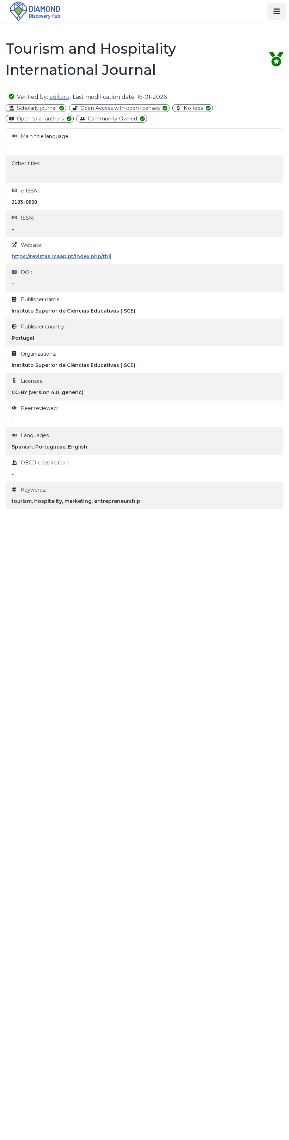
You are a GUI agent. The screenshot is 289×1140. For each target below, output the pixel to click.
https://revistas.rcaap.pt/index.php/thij (61, 256)
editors (59, 97)
